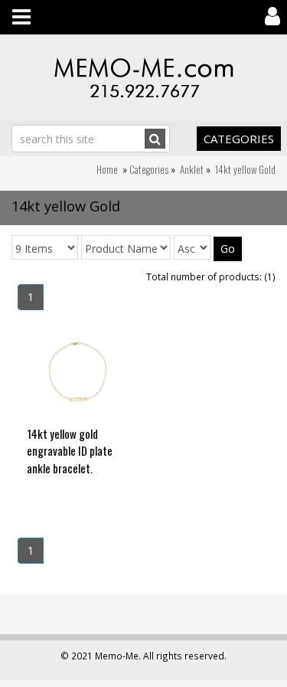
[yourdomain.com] (143, 78)
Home (107, 169)
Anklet (192, 169)
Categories (239, 138)
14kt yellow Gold (245, 169)
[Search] (155, 139)
